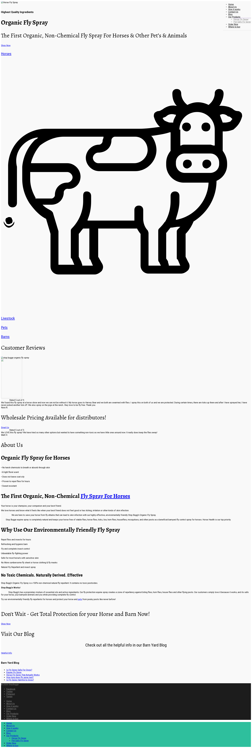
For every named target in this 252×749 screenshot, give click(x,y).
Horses (6, 54)
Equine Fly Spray (14, 672)
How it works (234, 9)
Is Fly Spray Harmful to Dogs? (20, 680)
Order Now (233, 24)
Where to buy (234, 27)
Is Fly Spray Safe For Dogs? (19, 670)
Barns (5, 337)
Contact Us (233, 12)
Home (231, 4)
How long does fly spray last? (20, 677)
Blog (230, 14)
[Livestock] (126, 310)
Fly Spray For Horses (105, 496)
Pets (4, 327)
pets (80, 599)
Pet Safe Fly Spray (242, 22)
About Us (232, 7)
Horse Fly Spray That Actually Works (23, 675)
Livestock (8, 318)
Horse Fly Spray (241, 19)
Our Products (234, 17)
